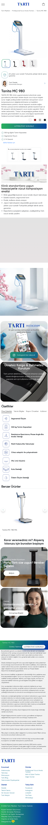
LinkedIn (28, 793)
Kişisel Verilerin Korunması (11, 810)
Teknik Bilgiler (19, 411)
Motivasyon (5, 775)
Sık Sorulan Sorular (8, 793)
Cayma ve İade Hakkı (9, 819)
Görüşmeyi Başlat (16, 613)
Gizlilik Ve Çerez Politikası (11, 812)
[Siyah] (45, 120)
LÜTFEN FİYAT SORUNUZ (24, 126)
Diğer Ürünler (29, 777)
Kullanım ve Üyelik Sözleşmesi (12, 814)
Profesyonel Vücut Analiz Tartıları (34, 771)
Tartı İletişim (5, 795)
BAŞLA (11, 573)
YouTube (28, 795)
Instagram (29, 790)
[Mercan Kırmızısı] (35, 120)
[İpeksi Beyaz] (30, 120)
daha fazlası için (9, 143)
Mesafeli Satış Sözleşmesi (11, 817)
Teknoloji (4, 773)
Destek (3, 788)
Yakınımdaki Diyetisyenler (10, 780)
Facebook (28, 788)
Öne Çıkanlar (6, 411)
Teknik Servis (5, 790)
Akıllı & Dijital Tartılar (32, 774)
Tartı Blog (4, 778)
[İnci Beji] (40, 120)
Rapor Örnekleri (32, 411)
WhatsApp (29, 798)
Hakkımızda (5, 770)
